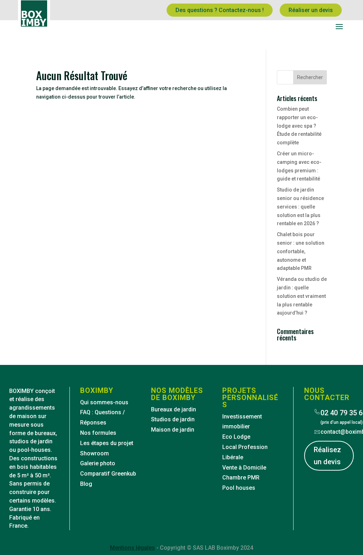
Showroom (94, 453)
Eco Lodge (236, 436)
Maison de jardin (172, 429)
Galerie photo (97, 463)
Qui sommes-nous (104, 402)
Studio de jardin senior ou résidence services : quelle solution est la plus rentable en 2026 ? (300, 206)
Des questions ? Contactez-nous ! (219, 10)
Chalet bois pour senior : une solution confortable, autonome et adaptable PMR (300, 251)
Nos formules (98, 432)
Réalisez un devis (327, 455)
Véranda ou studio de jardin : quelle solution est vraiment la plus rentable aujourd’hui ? (302, 296)
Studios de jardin (173, 419)
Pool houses (238, 487)
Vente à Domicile (244, 467)
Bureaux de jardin (173, 409)
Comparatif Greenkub (108, 473)
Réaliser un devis (311, 10)
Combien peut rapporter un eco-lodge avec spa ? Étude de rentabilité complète (299, 125)
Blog (86, 484)
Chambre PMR (240, 477)
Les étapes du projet (106, 443)
